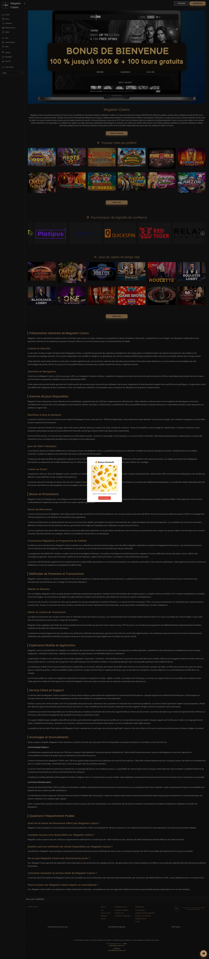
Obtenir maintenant (104, 498)
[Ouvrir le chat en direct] (203, 953)
